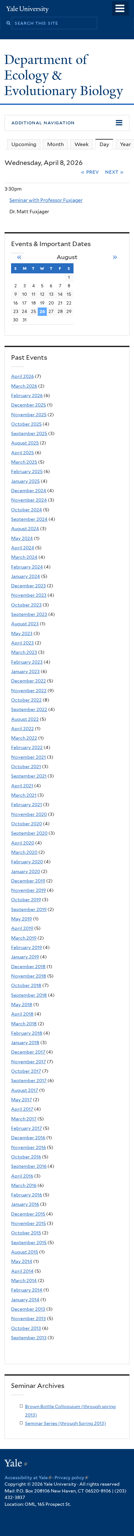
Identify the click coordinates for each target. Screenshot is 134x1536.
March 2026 (24, 386)
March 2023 (24, 652)
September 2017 (29, 1080)
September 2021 (29, 776)
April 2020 (22, 842)
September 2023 (29, 614)
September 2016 (29, 1166)
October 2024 (26, 509)
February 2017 (26, 1128)
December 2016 (28, 1137)
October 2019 (26, 899)
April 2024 (22, 547)
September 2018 (29, 995)
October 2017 (26, 1071)
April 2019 (22, 928)
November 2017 (28, 1061)
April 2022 (22, 728)
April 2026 (22, 376)
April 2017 (22, 1109)
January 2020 (25, 871)
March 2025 (24, 462)
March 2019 (23, 938)
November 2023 (29, 595)
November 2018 (28, 976)
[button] (67, 123)
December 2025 (28, 404)
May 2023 (22, 633)
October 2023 (26, 604)
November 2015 (28, 1223)
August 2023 (25, 623)
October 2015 (26, 1232)
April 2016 (22, 1176)
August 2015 (24, 1252)
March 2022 (24, 738)
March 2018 (24, 1023)
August (67, 257)
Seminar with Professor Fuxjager (46, 200)
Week (81, 144)
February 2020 (27, 861)
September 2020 (29, 833)
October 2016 (26, 1156)
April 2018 (22, 1014)
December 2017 (28, 1052)
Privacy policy (71, 1477)
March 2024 (24, 557)
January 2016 (25, 1204)
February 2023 (27, 662)
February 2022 (27, 747)
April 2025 (22, 452)
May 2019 (21, 918)
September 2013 (29, 1337)
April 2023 (22, 642)
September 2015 (29, 1242)
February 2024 (27, 566)
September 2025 (29, 433)
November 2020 (29, 814)
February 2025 (27, 471)
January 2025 (25, 481)
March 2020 (24, 852)
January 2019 (25, 956)
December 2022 (28, 680)
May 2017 (21, 1099)
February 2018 (26, 1033)
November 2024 (29, 500)
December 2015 (28, 1214)
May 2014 (21, 1261)
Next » (114, 172)
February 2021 (26, 804)
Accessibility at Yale (28, 1477)
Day (106, 144)
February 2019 (26, 947)
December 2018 (28, 966)
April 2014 (22, 1271)
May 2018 (21, 1004)
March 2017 (23, 1118)
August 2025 (25, 442)
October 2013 (26, 1328)
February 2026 (27, 395)
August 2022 (25, 719)
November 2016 (28, 1147)
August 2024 (25, 528)
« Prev (90, 172)
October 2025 (26, 424)
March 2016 (23, 1185)
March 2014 (24, 1280)
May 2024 (22, 538)
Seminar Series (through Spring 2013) (65, 1423)
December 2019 (28, 880)
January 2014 (25, 1299)
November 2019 (28, 890)
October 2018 (26, 985)
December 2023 (28, 585)
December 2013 (28, 1309)
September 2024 (29, 519)
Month (55, 144)
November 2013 (28, 1318)
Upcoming (23, 144)
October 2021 (26, 766)
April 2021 (22, 785)
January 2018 (25, 1042)
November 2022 (29, 690)
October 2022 (26, 700)
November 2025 (29, 414)
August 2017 (24, 1090)
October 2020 (26, 823)
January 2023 (25, 671)
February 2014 (26, 1289)
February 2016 (26, 1194)
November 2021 (28, 757)
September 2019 (29, 909)
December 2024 (28, 490)
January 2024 (25, 576)
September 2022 (29, 709)
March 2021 (23, 795)
